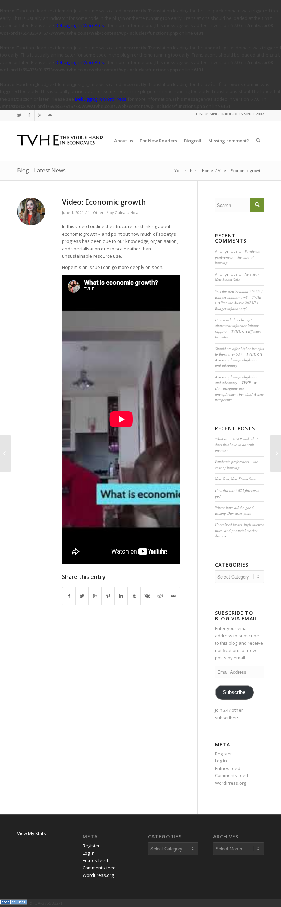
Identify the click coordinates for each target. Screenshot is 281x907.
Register (223, 753)
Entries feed (227, 768)
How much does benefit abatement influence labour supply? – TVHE (236, 325)
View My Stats (31, 833)
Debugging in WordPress (81, 25)
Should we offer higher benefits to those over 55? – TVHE (239, 351)
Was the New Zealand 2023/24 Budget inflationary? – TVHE (239, 294)
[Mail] (50, 115)
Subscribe (234, 692)
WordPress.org (230, 783)
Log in (221, 761)
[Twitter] (19, 115)
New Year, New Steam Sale (237, 277)
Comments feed (231, 775)
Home (207, 170)
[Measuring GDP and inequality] (5, 453)
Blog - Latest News (41, 170)
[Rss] (40, 115)
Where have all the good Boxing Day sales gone (234, 510)
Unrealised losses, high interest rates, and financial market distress (239, 530)
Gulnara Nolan (128, 212)
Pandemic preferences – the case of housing (237, 257)
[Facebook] (29, 115)
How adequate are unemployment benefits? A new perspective (239, 394)
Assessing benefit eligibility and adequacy (236, 362)
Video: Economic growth (104, 202)
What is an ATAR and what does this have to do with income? (236, 444)
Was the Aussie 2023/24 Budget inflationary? (236, 305)
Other (98, 212)
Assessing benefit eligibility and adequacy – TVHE (236, 379)
